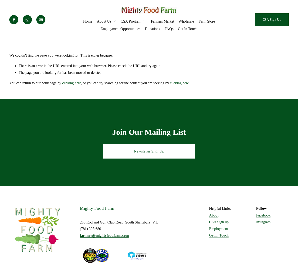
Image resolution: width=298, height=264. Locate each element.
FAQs (169, 29)
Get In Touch (187, 29)
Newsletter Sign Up (149, 151)
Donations (152, 29)
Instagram (263, 222)
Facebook (263, 215)
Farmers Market (162, 21)
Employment (218, 229)
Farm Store (207, 21)
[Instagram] (27, 19)
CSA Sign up (219, 222)
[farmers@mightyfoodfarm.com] (40, 19)
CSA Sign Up (272, 19)
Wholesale (186, 21)
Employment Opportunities (120, 29)
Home (87, 21)
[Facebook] (13, 19)
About (213, 215)
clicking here (71, 83)
